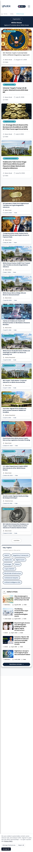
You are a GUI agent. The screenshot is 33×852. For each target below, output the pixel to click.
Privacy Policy (8, 841)
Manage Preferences (9, 845)
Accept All (6, 849)
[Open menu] (29, 6)
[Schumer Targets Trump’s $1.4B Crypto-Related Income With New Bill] (16, 84)
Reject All (21, 845)
